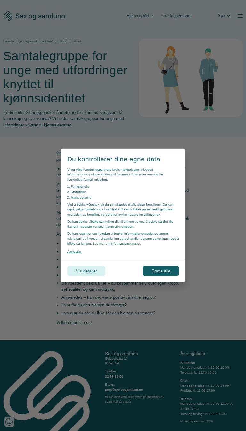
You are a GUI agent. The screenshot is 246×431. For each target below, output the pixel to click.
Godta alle (161, 271)
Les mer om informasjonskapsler (116, 243)
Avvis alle (74, 251)
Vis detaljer (86, 271)
